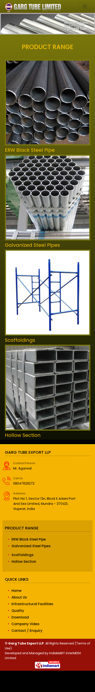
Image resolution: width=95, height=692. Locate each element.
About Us (19, 597)
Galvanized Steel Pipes (32, 245)
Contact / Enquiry (26, 630)
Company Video (25, 624)
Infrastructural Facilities (32, 604)
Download (20, 617)
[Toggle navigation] (84, 6)
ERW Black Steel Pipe (30, 150)
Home (16, 590)
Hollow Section (23, 435)
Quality (17, 610)
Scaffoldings (20, 340)
